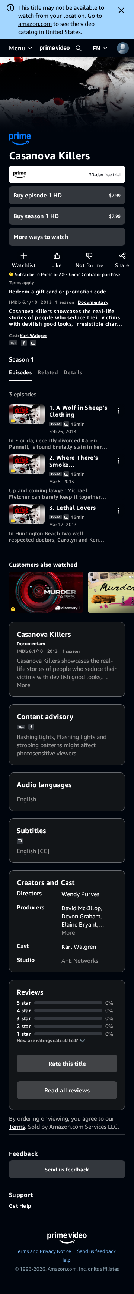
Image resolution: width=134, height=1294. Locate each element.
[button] (51, 1040)
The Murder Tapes (46, 592)
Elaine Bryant (79, 924)
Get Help (20, 1205)
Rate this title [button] (67, 1063)
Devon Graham (80, 916)
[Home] (55, 48)
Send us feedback (96, 1251)
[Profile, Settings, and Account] (123, 48)
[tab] (20, 372)
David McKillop (81, 908)
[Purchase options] (118, 410)
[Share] (122, 255)
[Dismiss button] (121, 10)
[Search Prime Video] (78, 48)
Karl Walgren (33, 335)
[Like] (56, 255)
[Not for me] (89, 255)
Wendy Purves (80, 894)
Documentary (93, 302)
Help (65, 1260)
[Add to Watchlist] (23, 255)
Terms (17, 1126)
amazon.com (35, 23)
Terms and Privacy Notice (43, 1251)
